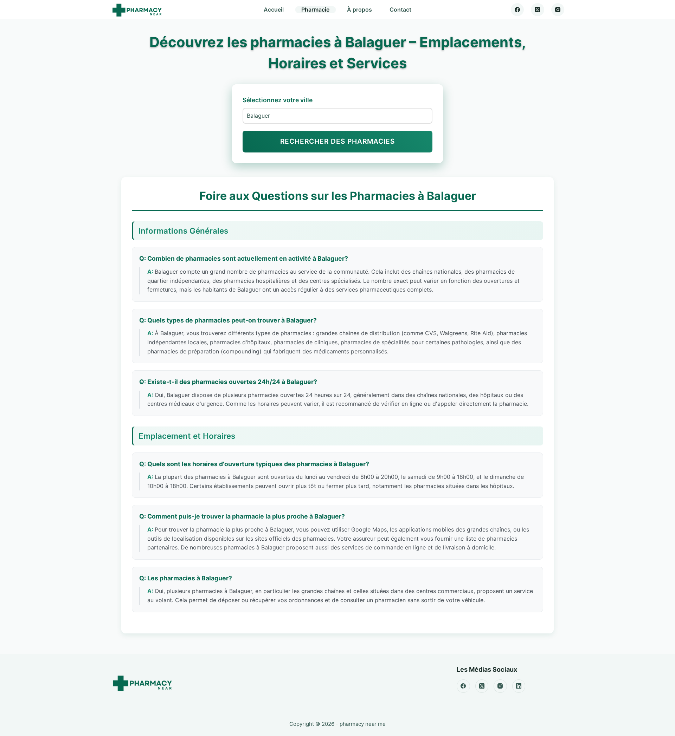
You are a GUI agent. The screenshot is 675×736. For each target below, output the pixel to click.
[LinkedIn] (519, 686)
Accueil (274, 9)
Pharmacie (315, 9)
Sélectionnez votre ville (278, 100)
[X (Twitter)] (537, 10)
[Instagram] (558, 10)
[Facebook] (517, 10)
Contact (400, 9)
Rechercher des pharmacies (337, 141)
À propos (359, 9)
